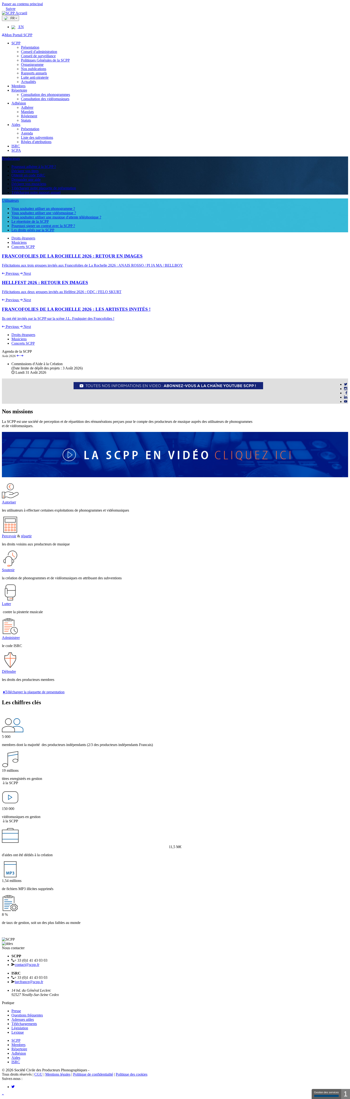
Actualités (28, 82)
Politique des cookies (131, 1074)
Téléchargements (24, 1024)
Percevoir (9, 536)
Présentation (30, 47)
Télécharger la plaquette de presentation (35, 692)
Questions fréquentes (27, 1015)
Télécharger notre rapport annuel (35, 192)
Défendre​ (9, 671)
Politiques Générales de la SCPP (45, 60)
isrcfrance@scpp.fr (29, 982)
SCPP (15, 43)
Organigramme (32, 64)
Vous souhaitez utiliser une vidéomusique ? (43, 213)
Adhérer (27, 107)
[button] (11, 273)
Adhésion (18, 103)
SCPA (16, 150)
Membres (18, 86)
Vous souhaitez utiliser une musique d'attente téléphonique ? (56, 217)
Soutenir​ (8, 570)
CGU (38, 1074)
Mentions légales (57, 1074)
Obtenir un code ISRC (28, 175)
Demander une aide (26, 179)
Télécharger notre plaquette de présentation (43, 188)
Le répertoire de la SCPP (30, 221)
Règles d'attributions (36, 142)
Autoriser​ (9, 502)
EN (21, 27)
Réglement (29, 116)
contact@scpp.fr (27, 965)
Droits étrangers (23, 238)
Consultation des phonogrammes (45, 95)
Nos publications (33, 69)
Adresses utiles (22, 1019)
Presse (16, 1011)
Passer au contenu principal (22, 4)
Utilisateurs (10, 200)
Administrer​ (11, 638)
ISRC (15, 146)
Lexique (17, 1032)
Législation (19, 1028)
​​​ (202, 391)
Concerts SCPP (23, 247)
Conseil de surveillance (38, 56)
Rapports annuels (34, 73)
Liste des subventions (37, 137)
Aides (15, 125)
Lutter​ (6, 604)
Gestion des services (326, 1092)
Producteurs (11, 158)
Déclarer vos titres (25, 171)
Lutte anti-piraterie (35, 77)
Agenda (27, 133)
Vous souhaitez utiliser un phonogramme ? (43, 209)
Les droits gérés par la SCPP (32, 230)
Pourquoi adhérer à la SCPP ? (33, 167)
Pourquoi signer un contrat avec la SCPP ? (43, 226)
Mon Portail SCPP (18, 35)
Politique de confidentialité (93, 1074)
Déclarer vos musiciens (28, 184)
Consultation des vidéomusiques (45, 99)
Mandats (27, 112)
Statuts (26, 120)
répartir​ (26, 536)
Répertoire (19, 90)
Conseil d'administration (39, 52)
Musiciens (19, 242)
